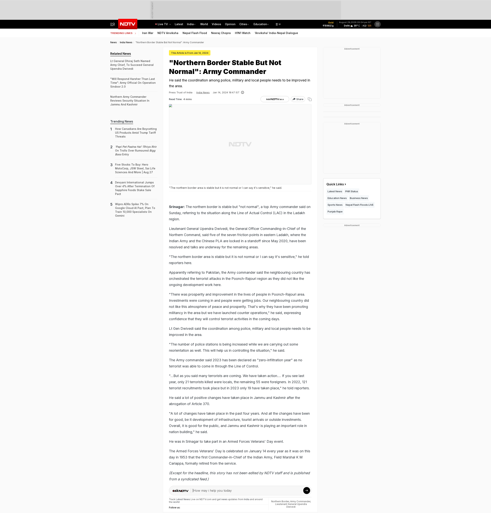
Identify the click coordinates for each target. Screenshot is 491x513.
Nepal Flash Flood (195, 33)
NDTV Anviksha (167, 33)
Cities (243, 24)
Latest (179, 24)
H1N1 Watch (242, 33)
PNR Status (351, 191)
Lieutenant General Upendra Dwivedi (291, 505)
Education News (337, 198)
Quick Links (335, 184)
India (190, 24)
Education (260, 24)
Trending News (121, 121)
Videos (216, 24)
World (204, 24)
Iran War (147, 33)
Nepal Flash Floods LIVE (359, 204)
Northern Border (280, 501)
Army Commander (300, 501)
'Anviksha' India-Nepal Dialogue (276, 33)
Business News (359, 198)
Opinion (230, 24)
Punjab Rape (335, 211)
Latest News (335, 191)
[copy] (309, 99)
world (176, 502)
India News (203, 92)
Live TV (163, 24)
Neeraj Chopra (221, 33)
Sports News (335, 204)
